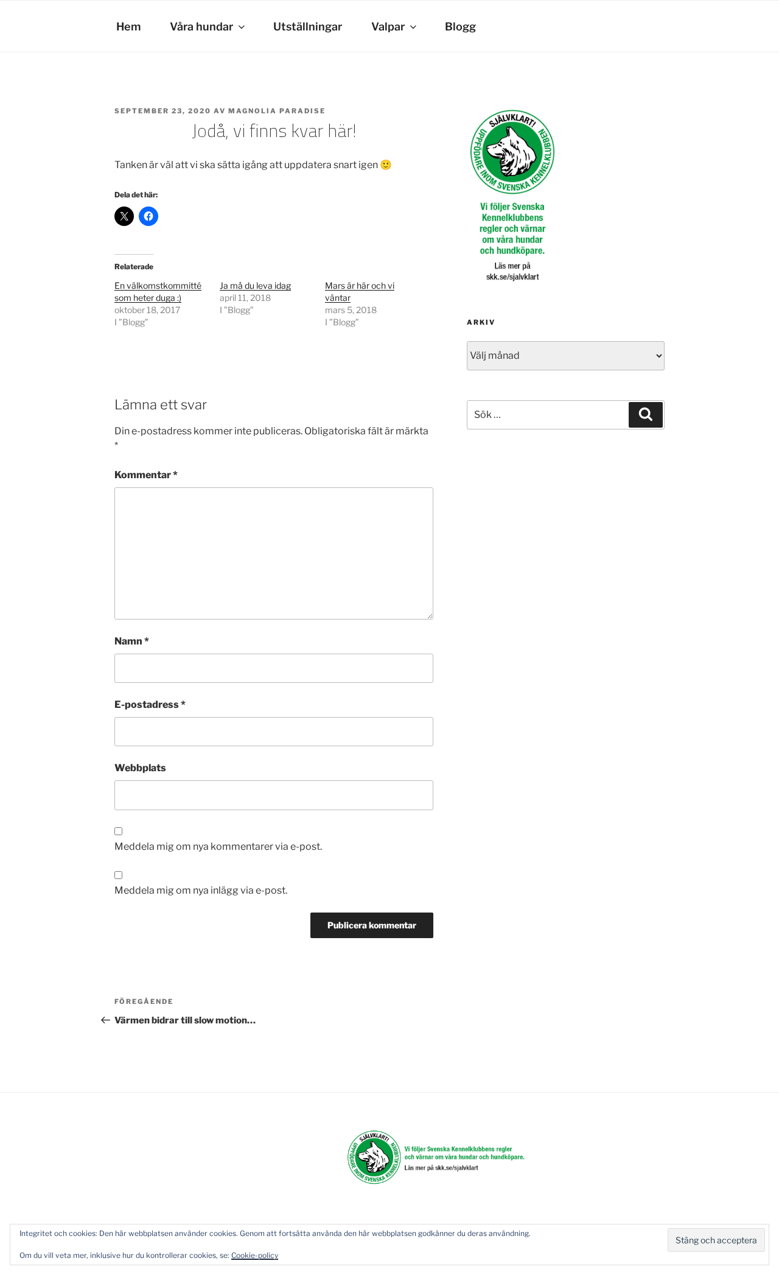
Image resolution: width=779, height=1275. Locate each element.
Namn (131, 641)
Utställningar (307, 26)
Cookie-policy (254, 1255)
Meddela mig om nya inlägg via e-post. (200, 890)
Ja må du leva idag (255, 285)
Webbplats (140, 768)
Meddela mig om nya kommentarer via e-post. (218, 846)
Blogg (460, 26)
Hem (128, 26)
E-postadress (150, 704)
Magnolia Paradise (277, 111)
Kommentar (146, 475)
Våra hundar (201, 26)
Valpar (388, 26)
